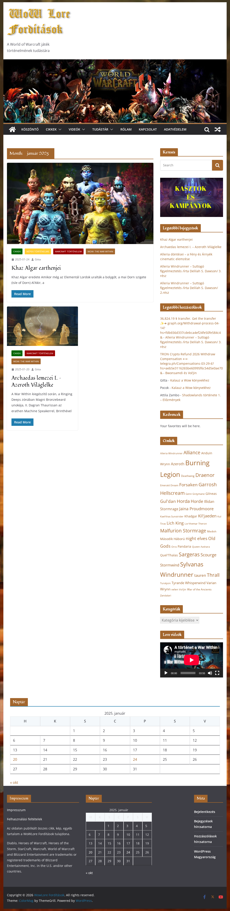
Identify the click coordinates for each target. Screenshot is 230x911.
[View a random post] (217, 129)
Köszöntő (30, 129)
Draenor (205, 475)
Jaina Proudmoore (196, 508)
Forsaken (188, 485)
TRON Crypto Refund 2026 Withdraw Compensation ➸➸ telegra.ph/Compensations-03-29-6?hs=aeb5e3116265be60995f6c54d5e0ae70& (191, 363)
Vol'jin (182, 589)
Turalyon (165, 583)
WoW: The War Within (100, 251)
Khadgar (190, 516)
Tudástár (100, 129)
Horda (183, 501)
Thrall (213, 575)
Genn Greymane (195, 493)
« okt (14, 782)
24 (135, 759)
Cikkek (51, 129)
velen (174, 589)
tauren (200, 575)
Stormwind (169, 565)
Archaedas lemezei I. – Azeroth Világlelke (36, 381)
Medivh (211, 531)
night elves (196, 538)
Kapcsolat (148, 129)
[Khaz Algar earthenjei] (80, 203)
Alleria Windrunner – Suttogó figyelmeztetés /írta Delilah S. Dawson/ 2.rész (189, 288)
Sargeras (189, 554)
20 (15, 759)
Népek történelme (38, 251)
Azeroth (177, 463)
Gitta (38, 259)
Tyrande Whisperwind (189, 583)
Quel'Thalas (169, 555)
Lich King (175, 523)
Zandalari (165, 595)
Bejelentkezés (204, 812)
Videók (74, 129)
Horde (197, 501)
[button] (59, 129)
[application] (191, 659)
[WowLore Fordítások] (114, 62)
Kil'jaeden (207, 516)
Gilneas (211, 493)
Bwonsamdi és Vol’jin (181, 373)
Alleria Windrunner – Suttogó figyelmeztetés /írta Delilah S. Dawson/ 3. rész (190, 271)
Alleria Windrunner (171, 453)
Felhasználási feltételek (24, 819)
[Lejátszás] (166, 673)
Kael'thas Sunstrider (172, 516)
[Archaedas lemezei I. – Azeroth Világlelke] (42, 326)
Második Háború (172, 539)
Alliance (192, 452)
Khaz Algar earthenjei (36, 268)
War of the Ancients (199, 589)
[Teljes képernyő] (217, 673)
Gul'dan (168, 501)
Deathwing (188, 476)
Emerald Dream (169, 485)
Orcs (174, 546)
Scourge (209, 555)
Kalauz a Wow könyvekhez (189, 380)
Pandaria (184, 546)
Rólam (126, 129)
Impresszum (16, 810)
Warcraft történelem (68, 251)
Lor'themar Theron (196, 523)
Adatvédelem (175, 129)
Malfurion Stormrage (183, 530)
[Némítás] (210, 673)
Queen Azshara (201, 546)
